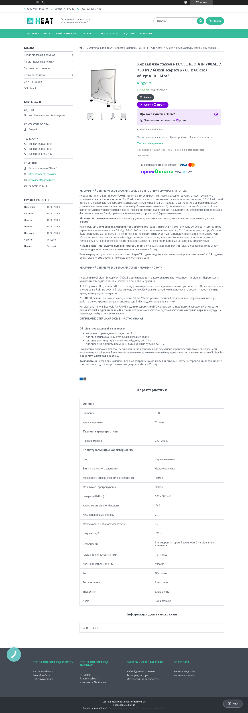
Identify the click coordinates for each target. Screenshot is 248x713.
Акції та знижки (66, 33)
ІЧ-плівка (85, 674)
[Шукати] (200, 20)
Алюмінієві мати (89, 678)
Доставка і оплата (38, 33)
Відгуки (129, 33)
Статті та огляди (108, 33)
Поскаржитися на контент (122, 708)
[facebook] (81, 379)
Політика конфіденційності (151, 708)
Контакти (146, 33)
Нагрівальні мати (43, 671)
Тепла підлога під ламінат (39, 54)
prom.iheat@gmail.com (42, 180)
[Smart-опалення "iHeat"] (40, 24)
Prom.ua (141, 701)
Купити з (148, 105)
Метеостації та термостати (143, 679)
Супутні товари (33, 81)
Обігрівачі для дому (101, 47)
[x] (85, 379)
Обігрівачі (30, 88)
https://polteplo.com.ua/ (42, 174)
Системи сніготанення (37, 68)
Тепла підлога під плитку (39, 61)
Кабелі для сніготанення (141, 671)
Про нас (87, 33)
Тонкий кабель (41, 675)
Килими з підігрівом (185, 671)
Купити (147, 97)
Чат (235, 703)
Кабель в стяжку (43, 679)
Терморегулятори (34, 75)
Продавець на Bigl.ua (124, 705)
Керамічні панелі (184, 675)
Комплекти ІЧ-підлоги (93, 682)
